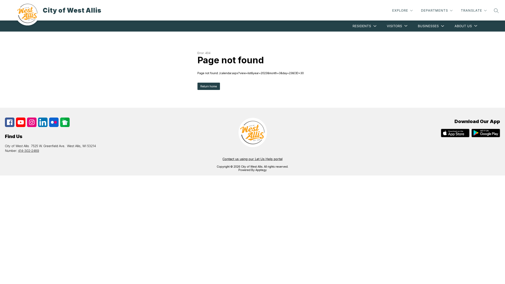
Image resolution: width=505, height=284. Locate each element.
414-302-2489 (28, 151)
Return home (208, 86)
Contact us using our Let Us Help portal (252, 159)
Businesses (428, 26)
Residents (362, 26)
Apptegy (261, 170)
